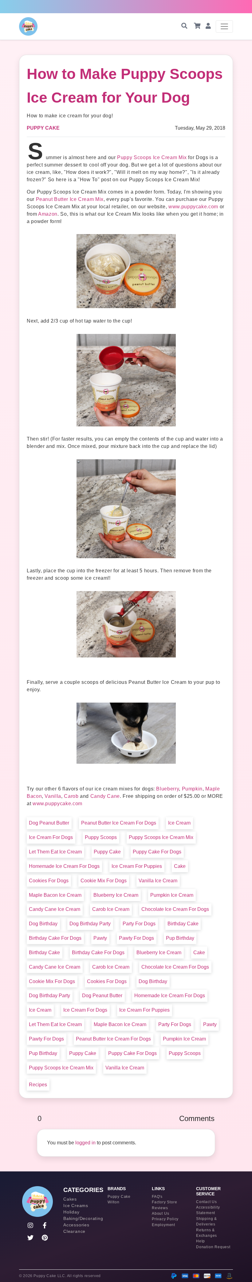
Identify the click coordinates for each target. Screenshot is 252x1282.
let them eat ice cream (55, 851)
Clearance (74, 1231)
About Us (160, 1213)
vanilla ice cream (158, 880)
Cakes (70, 1199)
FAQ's (157, 1196)
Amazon (47, 214)
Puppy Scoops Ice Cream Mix (152, 157)
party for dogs (139, 923)
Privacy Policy (165, 1219)
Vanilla (53, 796)
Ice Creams (75, 1205)
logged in (85, 1142)
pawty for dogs (136, 938)
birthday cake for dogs (55, 938)
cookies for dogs (49, 880)
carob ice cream (110, 909)
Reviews (160, 1208)
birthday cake (183, 923)
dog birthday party (90, 923)
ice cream (179, 822)
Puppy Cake (43, 128)
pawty (100, 938)
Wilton (114, 1202)
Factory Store (164, 1202)
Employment (163, 1225)
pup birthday (180, 938)
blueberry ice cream (115, 895)
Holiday (71, 1211)
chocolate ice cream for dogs (175, 909)
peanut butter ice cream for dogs (118, 822)
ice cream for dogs (51, 837)
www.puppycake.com (193, 206)
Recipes (38, 1084)
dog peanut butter (49, 822)
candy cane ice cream (54, 909)
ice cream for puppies (137, 866)
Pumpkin (192, 788)
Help (200, 1241)
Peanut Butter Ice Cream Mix (70, 199)
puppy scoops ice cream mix (161, 837)
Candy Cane (105, 796)
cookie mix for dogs (104, 880)
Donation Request (213, 1247)
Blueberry (167, 788)
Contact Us (206, 1202)
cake (180, 866)
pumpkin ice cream (171, 895)
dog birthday (43, 923)
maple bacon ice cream (55, 895)
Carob (71, 796)
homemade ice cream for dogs (64, 866)
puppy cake (107, 851)
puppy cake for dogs (157, 851)
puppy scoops (101, 837)
